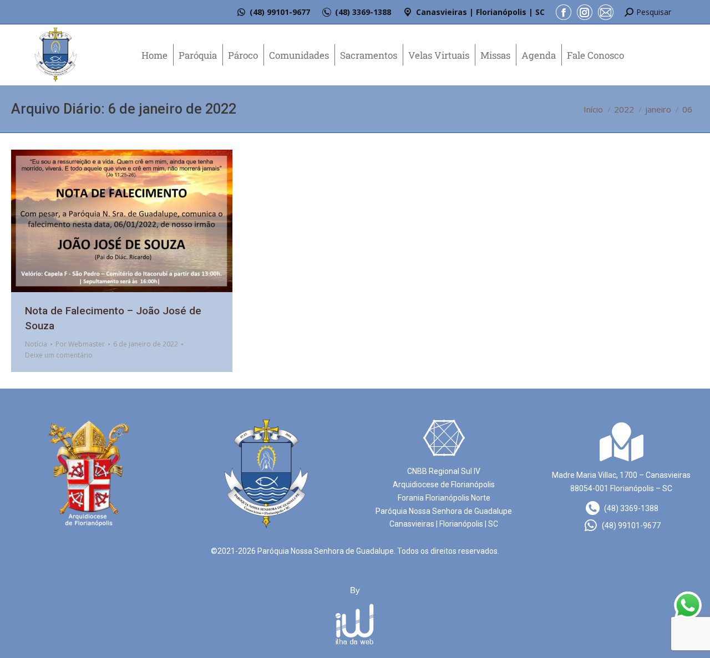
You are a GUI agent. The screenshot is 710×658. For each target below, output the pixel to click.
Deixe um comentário (59, 355)
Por (80, 344)
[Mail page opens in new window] (605, 12)
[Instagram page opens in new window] (584, 12)
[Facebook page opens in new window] (563, 12)
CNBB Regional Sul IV (443, 471)
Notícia (36, 344)
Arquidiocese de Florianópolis (444, 484)
